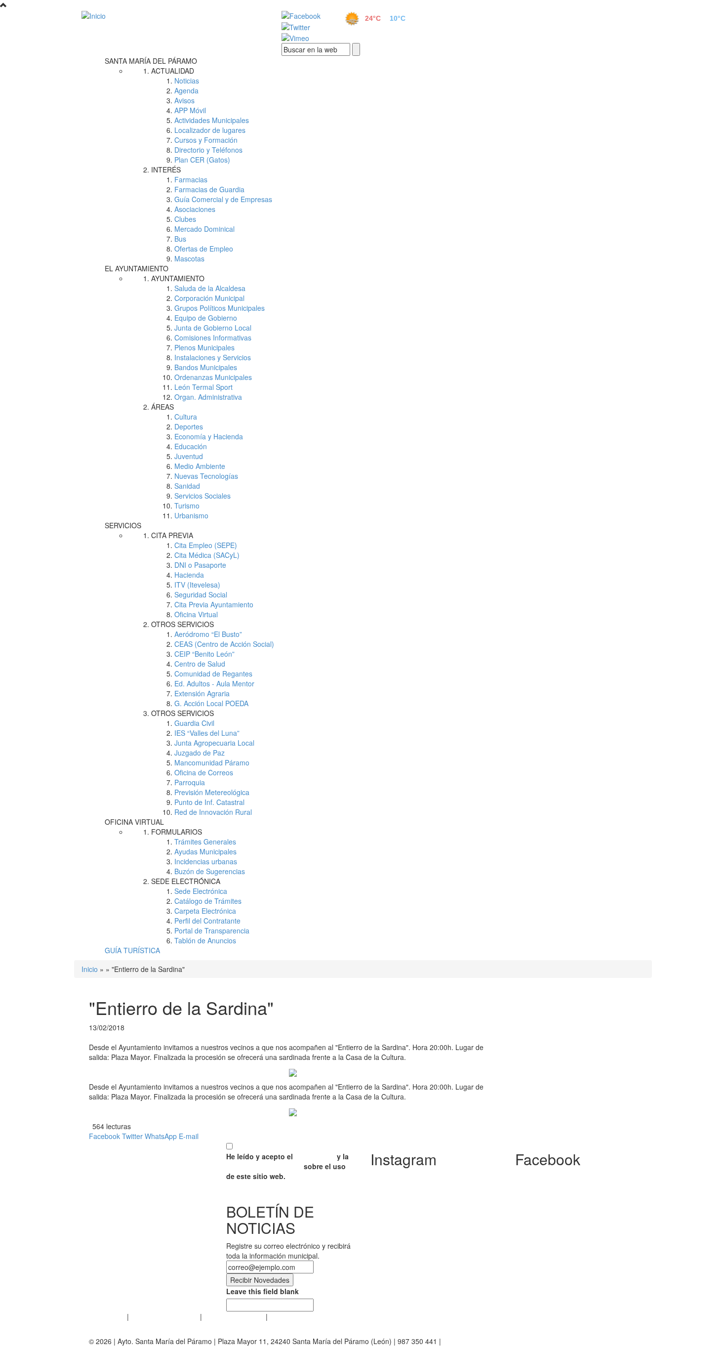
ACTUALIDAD (172, 71)
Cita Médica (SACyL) (207, 555)
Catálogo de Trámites (208, 901)
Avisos (184, 100)
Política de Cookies (234, 1316)
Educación (190, 446)
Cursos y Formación (206, 140)
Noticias (186, 80)
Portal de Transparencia (211, 930)
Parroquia (189, 782)
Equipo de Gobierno (205, 318)
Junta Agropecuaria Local (214, 743)
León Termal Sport (203, 387)
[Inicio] (170, 15)
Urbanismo (191, 515)
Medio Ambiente (199, 466)
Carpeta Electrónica (205, 911)
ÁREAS (162, 407)
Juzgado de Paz (199, 753)
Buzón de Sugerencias (209, 871)
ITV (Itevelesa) (197, 585)
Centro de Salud (199, 664)
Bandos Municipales (205, 367)
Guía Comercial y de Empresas (223, 199)
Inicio (89, 969)
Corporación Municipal (209, 298)
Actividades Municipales (211, 120)
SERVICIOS (123, 525)
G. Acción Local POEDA (211, 703)
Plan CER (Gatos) (202, 160)
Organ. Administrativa (208, 397)
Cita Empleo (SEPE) (205, 545)
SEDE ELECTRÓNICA (185, 881)
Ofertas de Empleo (203, 248)
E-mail (189, 1136)
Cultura (185, 417)
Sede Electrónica (200, 891)
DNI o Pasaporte (200, 565)
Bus (180, 239)
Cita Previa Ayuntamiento (213, 604)
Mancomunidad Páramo (211, 762)
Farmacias (190, 179)
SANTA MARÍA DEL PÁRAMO (151, 61)
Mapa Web (287, 1316)
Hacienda (189, 575)
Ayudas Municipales (205, 851)
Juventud (188, 456)
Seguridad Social (200, 594)
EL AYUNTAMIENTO (136, 268)
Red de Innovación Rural (213, 812)
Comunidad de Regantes (213, 673)
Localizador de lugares (209, 130)
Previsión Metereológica (211, 792)
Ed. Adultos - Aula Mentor (214, 683)
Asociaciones (194, 209)
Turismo (187, 505)
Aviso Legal (107, 1316)
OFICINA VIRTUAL (134, 822)
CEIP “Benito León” (204, 654)
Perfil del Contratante (207, 921)
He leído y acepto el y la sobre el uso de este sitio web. (287, 1166)
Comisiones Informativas (212, 337)
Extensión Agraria (202, 693)
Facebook (104, 1136)
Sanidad (187, 486)
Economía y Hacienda (208, 436)
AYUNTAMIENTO (177, 278)
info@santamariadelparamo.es (491, 1341)
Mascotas (189, 258)
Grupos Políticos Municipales (219, 308)
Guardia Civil (194, 723)
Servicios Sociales (202, 496)
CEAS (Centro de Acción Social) (224, 644)
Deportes (188, 426)
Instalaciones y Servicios (212, 357)
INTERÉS (166, 169)
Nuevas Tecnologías (206, 476)
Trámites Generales (205, 841)
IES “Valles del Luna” (207, 733)
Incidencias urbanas (205, 861)
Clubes (185, 219)
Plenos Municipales (204, 347)
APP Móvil (190, 110)
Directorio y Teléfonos (208, 150)
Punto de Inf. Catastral (209, 802)
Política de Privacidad (164, 1316)
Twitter (132, 1136)
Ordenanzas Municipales (213, 377)
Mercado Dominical (204, 229)
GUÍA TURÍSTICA (132, 950)
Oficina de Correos (203, 772)
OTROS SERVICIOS (182, 624)
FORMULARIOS (176, 832)
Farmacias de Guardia (209, 189)
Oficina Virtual (196, 614)
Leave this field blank (262, 1291)
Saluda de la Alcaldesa (209, 288)
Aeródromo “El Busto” (208, 634)
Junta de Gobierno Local (212, 328)
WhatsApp (161, 1136)
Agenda (186, 90)
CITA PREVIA (172, 535)
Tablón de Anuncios (205, 940)
